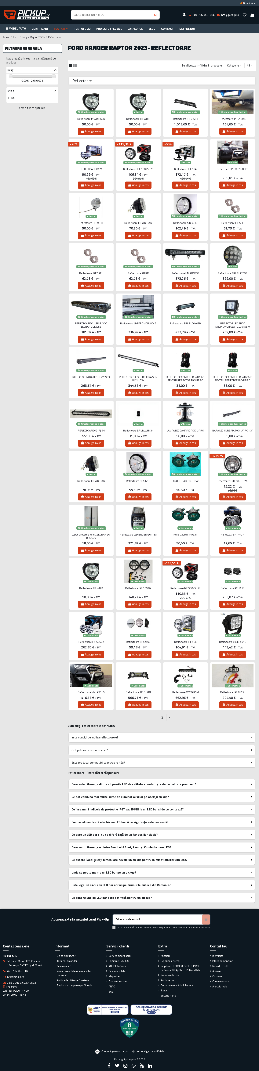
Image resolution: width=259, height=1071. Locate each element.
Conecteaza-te (220, 981)
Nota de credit (220, 966)
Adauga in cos (93, 131)
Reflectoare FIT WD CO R (91, 481)
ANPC (112, 986)
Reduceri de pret (170, 975)
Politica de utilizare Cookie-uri (73, 980)
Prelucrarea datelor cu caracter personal (74, 973)
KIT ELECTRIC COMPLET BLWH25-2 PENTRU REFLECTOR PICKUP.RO (232, 379)
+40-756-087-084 (17, 971)
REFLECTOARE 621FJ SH (91, 430)
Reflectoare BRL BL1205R (232, 273)
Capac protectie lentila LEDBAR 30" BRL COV (91, 536)
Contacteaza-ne (118, 981)
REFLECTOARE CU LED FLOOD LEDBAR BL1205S (91, 325)
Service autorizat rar (120, 956)
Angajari (165, 956)
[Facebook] (109, 1065)
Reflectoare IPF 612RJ (138, 692)
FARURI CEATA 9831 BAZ (185, 481)
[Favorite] (244, 15)
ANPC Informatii (117, 966)
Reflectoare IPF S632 (233, 588)
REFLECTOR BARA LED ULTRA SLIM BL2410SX (138, 379)
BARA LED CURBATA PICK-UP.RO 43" (232, 430)
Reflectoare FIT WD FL (91, 223)
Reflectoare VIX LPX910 (91, 692)
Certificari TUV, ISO (119, 961)
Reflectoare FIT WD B (91, 588)
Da (13, 98)
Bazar (164, 990)
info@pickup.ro (15, 977)
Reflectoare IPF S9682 (91, 642)
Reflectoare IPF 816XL (232, 692)
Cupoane (217, 976)
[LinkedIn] (150, 1065)
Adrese (216, 971)
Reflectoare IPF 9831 (185, 534)
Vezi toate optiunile (33, 108)
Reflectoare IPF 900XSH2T (185, 588)
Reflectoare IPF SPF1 (91, 273)
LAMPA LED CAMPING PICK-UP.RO (185, 430)
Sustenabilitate (117, 971)
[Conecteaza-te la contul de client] (184, 15)
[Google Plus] (134, 1065)
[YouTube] (142, 1065)
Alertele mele (220, 986)
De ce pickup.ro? (66, 956)
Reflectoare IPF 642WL (233, 119)
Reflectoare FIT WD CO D (138, 223)
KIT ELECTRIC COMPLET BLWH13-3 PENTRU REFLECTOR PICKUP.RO (185, 379)
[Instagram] (125, 1065)
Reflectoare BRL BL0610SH (185, 323)
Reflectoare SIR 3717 (185, 223)
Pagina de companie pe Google (74, 985)
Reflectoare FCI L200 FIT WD (232, 481)
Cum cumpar (64, 966)
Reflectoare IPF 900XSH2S (138, 169)
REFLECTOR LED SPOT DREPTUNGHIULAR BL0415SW (232, 325)
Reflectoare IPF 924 (185, 169)
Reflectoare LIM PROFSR (185, 273)
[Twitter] (117, 1065)
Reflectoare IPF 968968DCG (232, 169)
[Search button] (155, 15)
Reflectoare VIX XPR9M (185, 692)
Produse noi (167, 980)
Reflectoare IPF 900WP (138, 588)
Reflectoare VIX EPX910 (232, 642)
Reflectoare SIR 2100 (138, 642)
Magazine (114, 976)
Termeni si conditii (67, 961)
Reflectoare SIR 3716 (138, 481)
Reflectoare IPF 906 (185, 642)
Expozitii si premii (170, 961)
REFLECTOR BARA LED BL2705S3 (91, 377)
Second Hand (168, 995)
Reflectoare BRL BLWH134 (138, 430)
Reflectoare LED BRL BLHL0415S (138, 534)
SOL (111, 991)
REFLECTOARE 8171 (91, 169)
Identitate (217, 956)
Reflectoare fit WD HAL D (91, 119)
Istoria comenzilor (222, 961)
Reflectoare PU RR (138, 273)
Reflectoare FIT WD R (138, 119)
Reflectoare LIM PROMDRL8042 (138, 323)
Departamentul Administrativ (177, 985)
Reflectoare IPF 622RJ (185, 119)
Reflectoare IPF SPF (232, 223)
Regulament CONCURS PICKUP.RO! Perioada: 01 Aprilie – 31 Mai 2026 (180, 968)
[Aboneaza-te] (206, 919)
